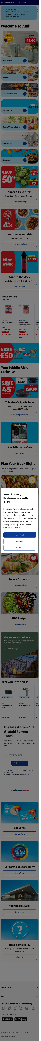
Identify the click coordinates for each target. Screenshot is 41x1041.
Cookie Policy (14, 527)
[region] (19, 520)
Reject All (20, 541)
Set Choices (19, 547)
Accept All (20, 535)
